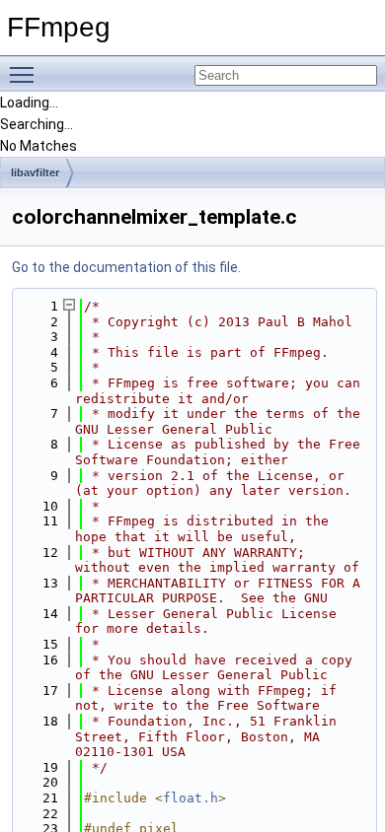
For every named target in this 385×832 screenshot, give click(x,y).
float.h (190, 798)
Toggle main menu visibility (25, 74)
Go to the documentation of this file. (126, 267)
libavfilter (35, 172)
